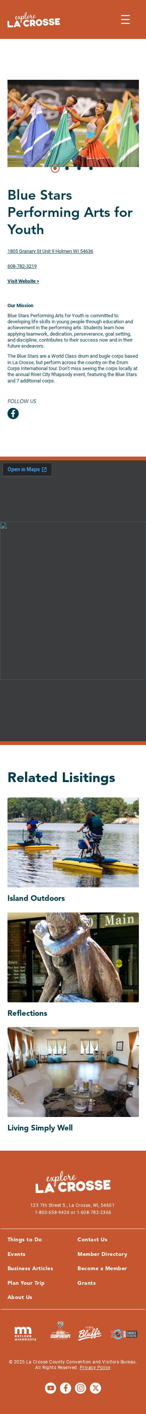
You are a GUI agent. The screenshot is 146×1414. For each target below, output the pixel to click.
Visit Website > (23, 281)
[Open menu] (125, 19)
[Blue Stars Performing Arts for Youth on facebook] (13, 413)
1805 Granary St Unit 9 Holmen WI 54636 (50, 251)
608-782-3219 (22, 266)
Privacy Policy (95, 1367)
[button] (55, 168)
